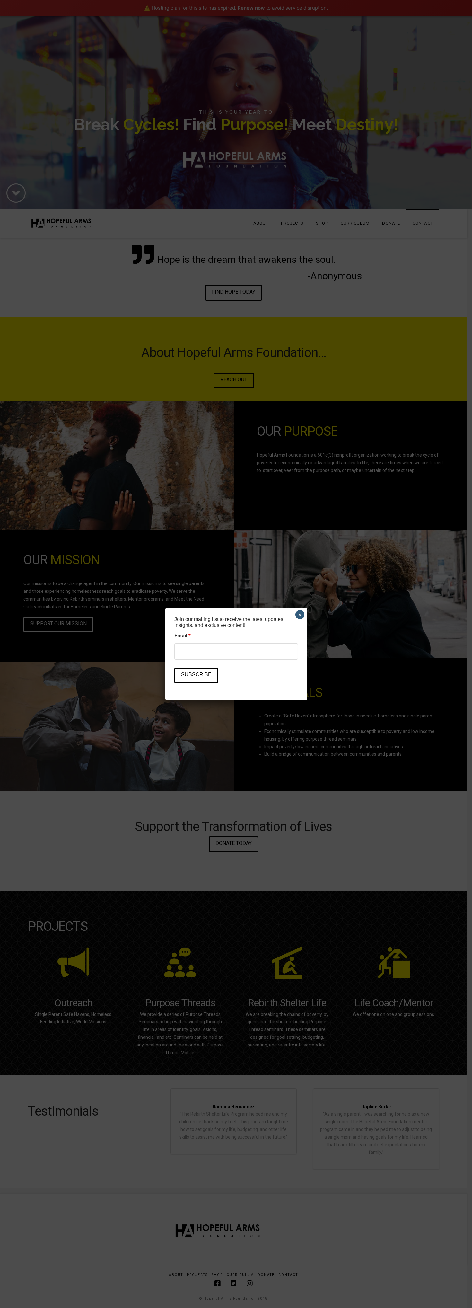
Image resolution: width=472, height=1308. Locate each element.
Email (182, 636)
